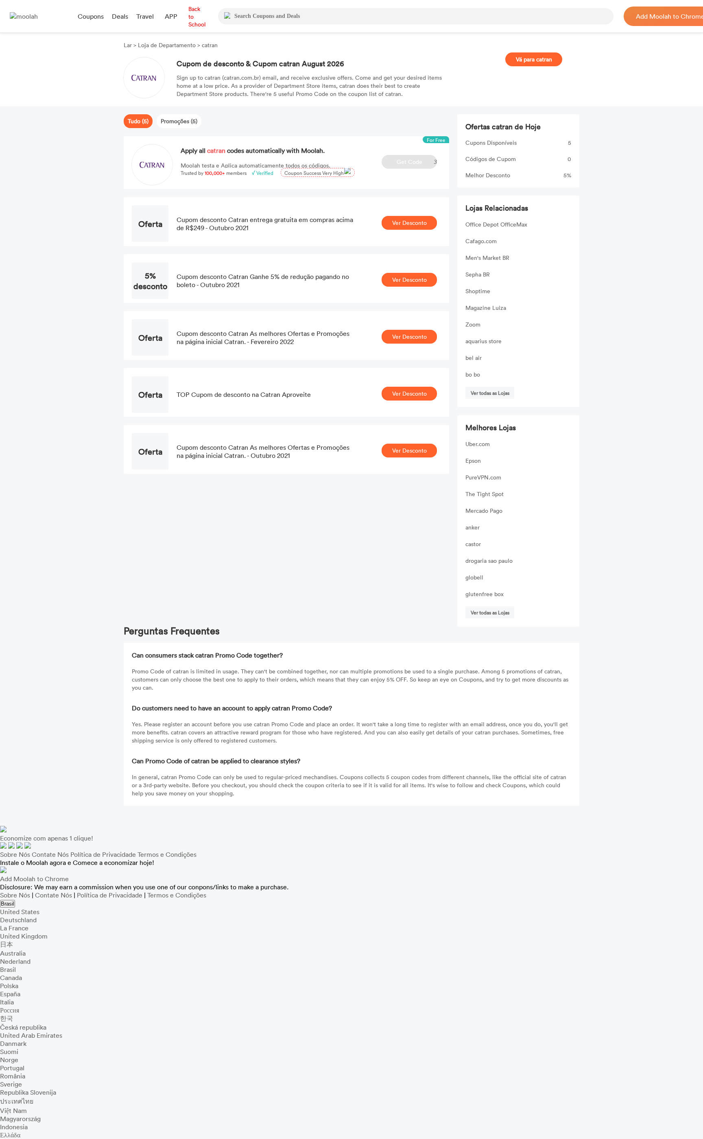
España (10, 994)
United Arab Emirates (31, 1035)
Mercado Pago (483, 510)
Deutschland (18, 920)
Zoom (472, 324)
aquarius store (483, 341)
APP (171, 16)
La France (14, 928)
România (12, 1076)
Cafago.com (481, 241)
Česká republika (23, 1027)
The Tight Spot (484, 494)
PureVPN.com (483, 477)
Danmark (13, 1043)
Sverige (11, 1084)
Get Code (417, 162)
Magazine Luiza (485, 307)
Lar (128, 45)
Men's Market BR (487, 257)
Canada (11, 977)
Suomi (9, 1052)
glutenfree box (484, 594)
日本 (6, 944)
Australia (13, 953)
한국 (6, 1018)
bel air (473, 358)
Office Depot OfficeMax (496, 224)
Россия (9, 1010)
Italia (7, 1002)
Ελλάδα (10, 1135)
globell (474, 577)
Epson (473, 460)
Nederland (15, 961)
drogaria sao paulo (489, 560)
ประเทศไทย (16, 1101)
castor (473, 544)
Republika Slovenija (28, 1092)
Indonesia (14, 1127)
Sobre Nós (15, 854)
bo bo (472, 374)
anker (472, 527)
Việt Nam (13, 1110)
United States (19, 912)
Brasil (7, 904)
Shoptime (477, 291)
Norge (9, 1060)
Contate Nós (50, 854)
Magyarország (20, 1119)
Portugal (12, 1068)
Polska (9, 986)
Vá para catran (534, 59)
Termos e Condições (167, 854)
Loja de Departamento (167, 45)
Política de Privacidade (103, 854)
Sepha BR (477, 274)
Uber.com (477, 444)
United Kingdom (24, 936)
